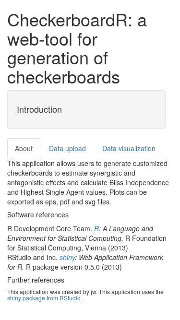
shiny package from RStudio (44, 298)
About (24, 148)
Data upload (67, 148)
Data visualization (129, 148)
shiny (67, 257)
